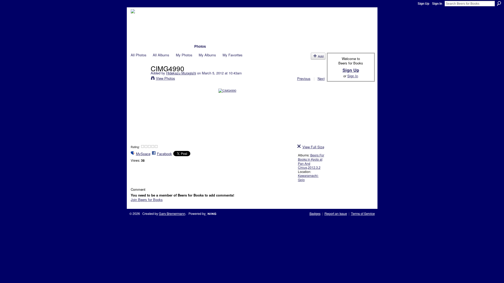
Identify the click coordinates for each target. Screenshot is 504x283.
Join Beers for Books (147, 199)
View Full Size (313, 146)
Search (499, 3)
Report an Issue (335, 213)
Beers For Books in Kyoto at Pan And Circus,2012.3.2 (311, 161)
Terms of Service (363, 213)
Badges (315, 213)
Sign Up (423, 4)
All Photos (138, 54)
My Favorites (233, 54)
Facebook (164, 153)
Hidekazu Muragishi (181, 72)
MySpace (143, 153)
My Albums (207, 54)
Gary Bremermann (172, 213)
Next (321, 78)
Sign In (437, 4)
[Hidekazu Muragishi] (139, 79)
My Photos (184, 54)
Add (321, 56)
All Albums (161, 54)
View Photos (165, 78)
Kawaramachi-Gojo (308, 177)
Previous (304, 78)
